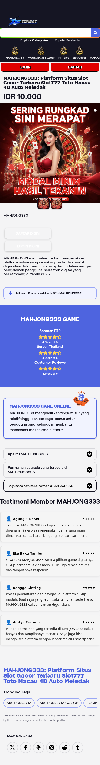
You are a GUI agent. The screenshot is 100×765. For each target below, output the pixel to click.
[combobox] (45, 32)
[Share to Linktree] (38, 747)
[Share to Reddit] (64, 747)
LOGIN (25, 67)
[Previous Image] (3, 154)
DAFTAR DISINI (28, 233)
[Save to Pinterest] (51, 747)
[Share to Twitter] (12, 747)
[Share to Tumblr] (77, 747)
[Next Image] (96, 154)
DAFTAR (75, 67)
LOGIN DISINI (28, 246)
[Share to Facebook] (25, 747)
